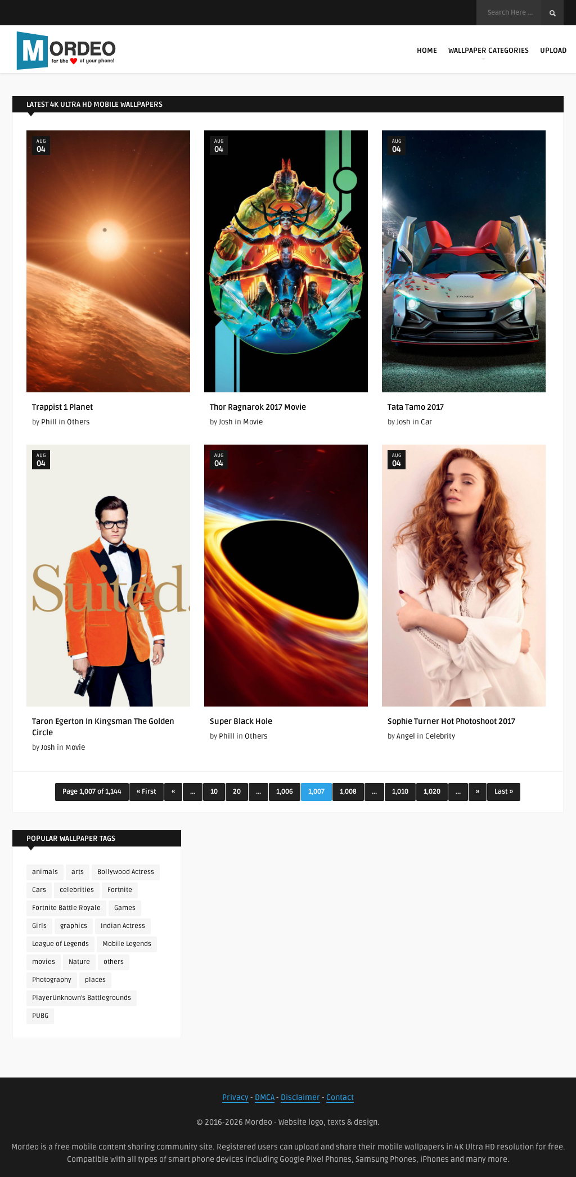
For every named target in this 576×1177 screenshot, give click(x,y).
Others (78, 422)
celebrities (77, 890)
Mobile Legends (126, 944)
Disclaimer (300, 1097)
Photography (51, 980)
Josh (226, 422)
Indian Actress (123, 926)
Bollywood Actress (125, 872)
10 (214, 791)
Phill (49, 422)
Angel (406, 736)
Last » (503, 791)
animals (45, 872)
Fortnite (119, 890)
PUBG (40, 1016)
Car (426, 422)
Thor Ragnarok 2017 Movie (258, 407)
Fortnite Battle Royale (66, 908)
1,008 (348, 791)
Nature (79, 962)
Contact (340, 1097)
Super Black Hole (241, 721)
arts (77, 872)
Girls (39, 926)
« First (146, 791)
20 (237, 791)
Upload (553, 50)
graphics (73, 926)
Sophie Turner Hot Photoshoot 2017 (451, 721)
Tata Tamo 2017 (416, 407)
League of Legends (60, 944)
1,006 (284, 791)
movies (43, 962)
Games (125, 908)
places (95, 980)
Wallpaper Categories (488, 50)
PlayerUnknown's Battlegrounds (81, 998)
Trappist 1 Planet (62, 407)
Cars (39, 890)
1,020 (432, 791)
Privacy (235, 1097)
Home (427, 50)
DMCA (264, 1097)
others (114, 962)
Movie (253, 422)
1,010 (400, 791)
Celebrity (440, 736)
